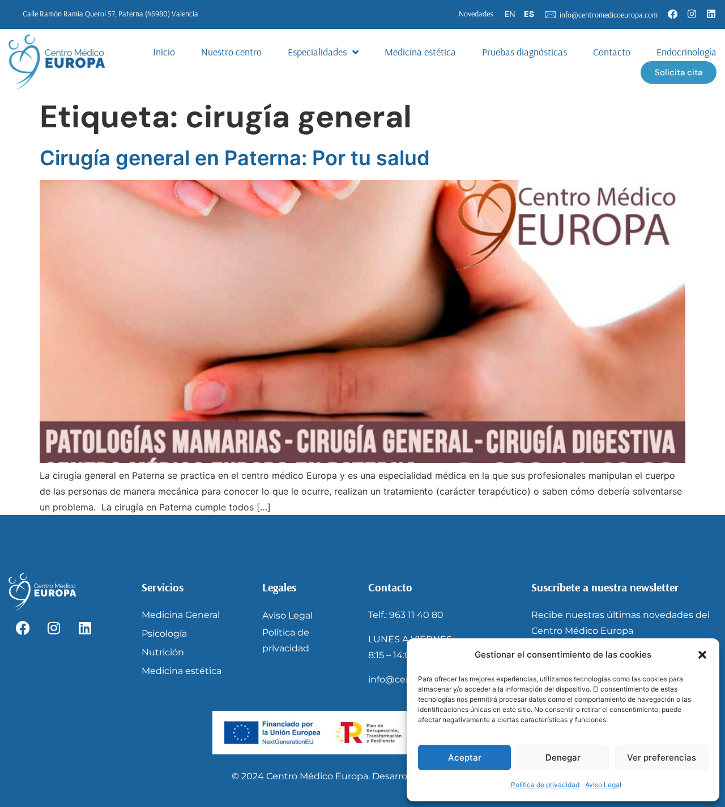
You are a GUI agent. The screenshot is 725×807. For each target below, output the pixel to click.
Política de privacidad (545, 784)
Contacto (611, 51)
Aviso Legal (603, 784)
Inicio (164, 51)
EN (510, 14)
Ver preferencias (661, 757)
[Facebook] (672, 13)
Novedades (476, 13)
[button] (702, 654)
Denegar (563, 757)
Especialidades (317, 51)
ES (529, 14)
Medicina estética (420, 51)
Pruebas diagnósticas (524, 51)
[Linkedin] (710, 13)
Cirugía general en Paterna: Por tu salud (235, 157)
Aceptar (464, 757)
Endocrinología (686, 51)
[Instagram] (691, 13)
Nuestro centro (231, 51)
